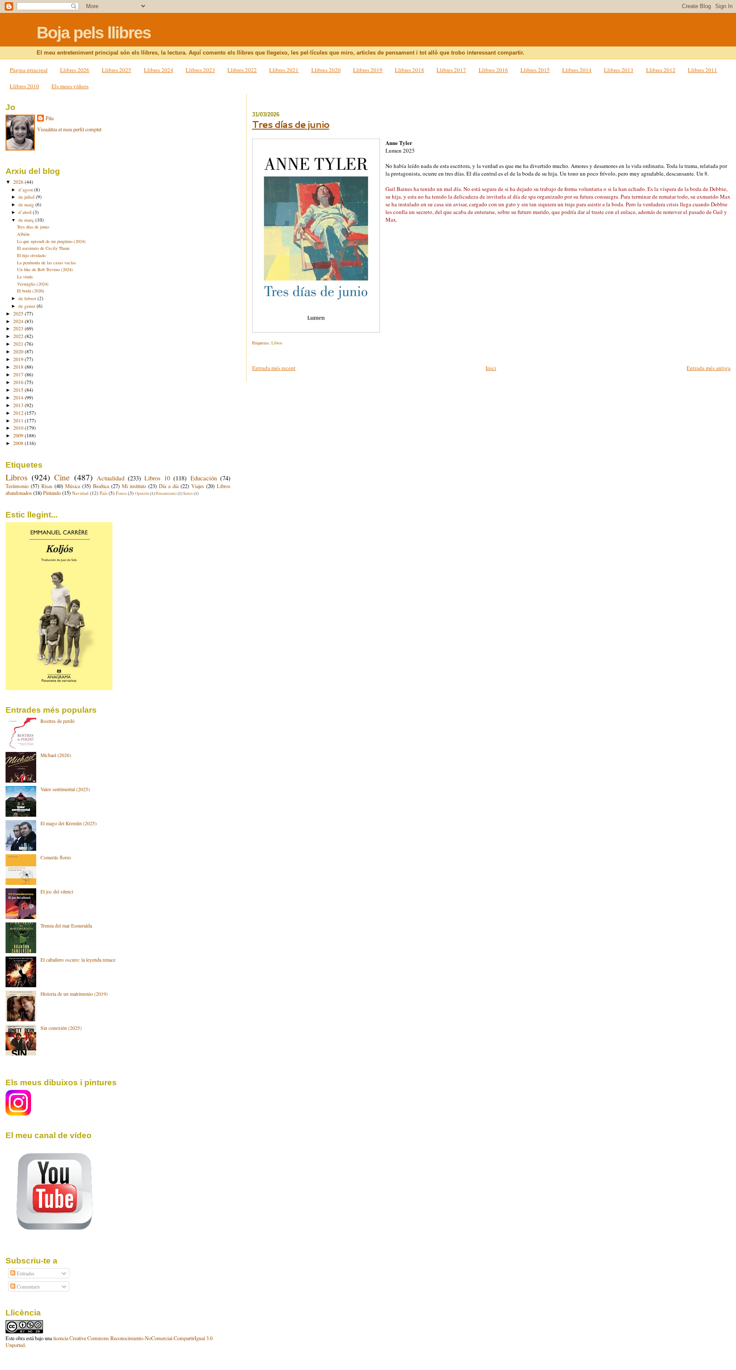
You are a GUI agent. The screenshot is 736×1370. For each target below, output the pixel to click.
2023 (19, 328)
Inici (491, 368)
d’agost (26, 189)
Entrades (24, 1273)
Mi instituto (134, 486)
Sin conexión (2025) (61, 1028)
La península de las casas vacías (46, 263)
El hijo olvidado (31, 255)
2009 (19, 435)
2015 (19, 390)
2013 (19, 405)
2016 (19, 382)
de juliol (27, 197)
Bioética (101, 486)
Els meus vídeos (70, 86)
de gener (27, 306)
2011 (19, 420)
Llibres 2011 (702, 70)
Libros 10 (157, 478)
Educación (203, 478)
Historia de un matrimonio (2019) (74, 994)
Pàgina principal (29, 70)
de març (26, 220)
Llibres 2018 (409, 70)
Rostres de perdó (57, 721)
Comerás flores (55, 857)
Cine (62, 477)
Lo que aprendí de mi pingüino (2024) (51, 241)
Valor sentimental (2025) (65, 789)
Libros (276, 343)
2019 (19, 359)
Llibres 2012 (661, 70)
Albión (23, 234)
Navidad (80, 493)
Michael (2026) (55, 755)
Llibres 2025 (116, 70)
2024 (19, 321)
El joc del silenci (56, 891)
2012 (19, 413)
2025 (19, 313)
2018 (19, 367)
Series (188, 493)
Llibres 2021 (284, 70)
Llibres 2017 (451, 70)
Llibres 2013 (618, 70)
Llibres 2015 (535, 70)
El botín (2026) (30, 291)
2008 (19, 443)
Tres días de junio (290, 124)
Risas (46, 486)
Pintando (52, 492)
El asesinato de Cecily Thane (43, 248)
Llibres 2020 (326, 70)
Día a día (168, 486)
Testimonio (17, 486)
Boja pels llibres (94, 32)
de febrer (27, 298)
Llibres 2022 (242, 70)
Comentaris (27, 1286)
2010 (19, 428)
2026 (19, 182)
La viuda (25, 277)
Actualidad (110, 478)
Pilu (50, 118)
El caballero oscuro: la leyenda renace (77, 960)
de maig (26, 204)
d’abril (25, 212)
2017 (19, 374)
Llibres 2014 (577, 70)
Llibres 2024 (158, 70)
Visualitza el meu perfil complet (69, 129)
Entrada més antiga (708, 368)
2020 (19, 351)
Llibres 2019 (367, 70)
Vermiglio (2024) (33, 284)
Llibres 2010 (24, 86)
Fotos (121, 493)
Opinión (142, 493)
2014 (19, 397)
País (103, 493)
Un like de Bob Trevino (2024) (45, 269)
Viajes (197, 486)
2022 (19, 336)
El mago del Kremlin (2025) (68, 823)
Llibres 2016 (493, 70)
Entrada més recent (274, 368)
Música (72, 486)
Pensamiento (166, 493)
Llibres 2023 (200, 70)
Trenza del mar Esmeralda (66, 925)
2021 (19, 344)
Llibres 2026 (74, 70)
